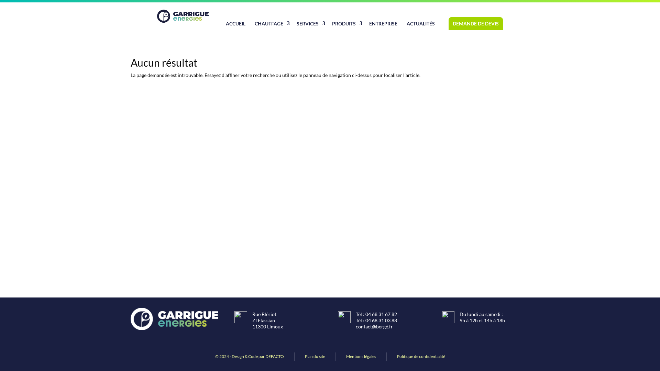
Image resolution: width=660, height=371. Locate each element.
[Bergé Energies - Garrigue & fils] (183, 16)
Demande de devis (476, 23)
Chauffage (269, 23)
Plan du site (315, 356)
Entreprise (383, 23)
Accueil (235, 23)
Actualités (421, 23)
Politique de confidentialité (421, 356)
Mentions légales (361, 356)
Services (308, 23)
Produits (344, 23)
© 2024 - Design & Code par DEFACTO (249, 356)
